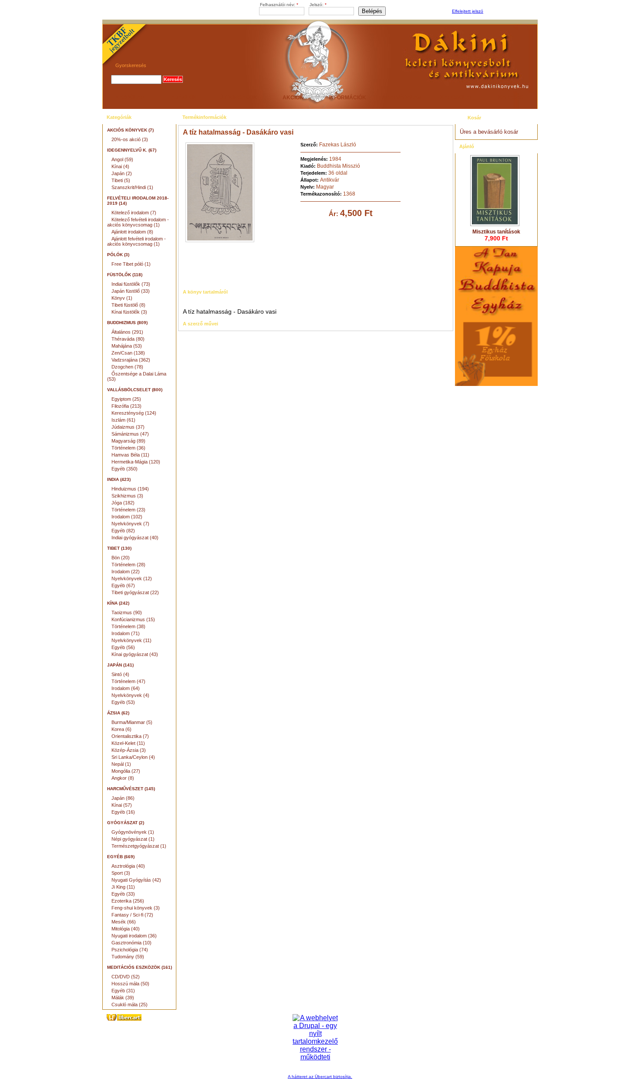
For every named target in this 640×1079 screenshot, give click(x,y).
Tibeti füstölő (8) (128, 305)
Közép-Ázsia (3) (128, 750)
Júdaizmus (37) (128, 427)
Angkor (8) (122, 778)
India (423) (119, 479)
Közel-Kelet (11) (128, 743)
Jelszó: (318, 4)
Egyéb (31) (123, 990)
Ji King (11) (123, 887)
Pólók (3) (118, 254)
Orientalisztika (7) (130, 736)
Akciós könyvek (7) (130, 130)
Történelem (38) (128, 626)
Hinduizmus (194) (130, 488)
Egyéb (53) (123, 702)
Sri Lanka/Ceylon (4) (133, 757)
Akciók (293, 98)
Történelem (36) (128, 447)
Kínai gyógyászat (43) (134, 654)
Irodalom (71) (125, 633)
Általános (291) (127, 332)
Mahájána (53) (126, 345)
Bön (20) (120, 557)
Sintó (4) (120, 674)
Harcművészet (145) (131, 788)
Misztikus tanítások (496, 232)
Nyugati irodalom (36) (134, 935)
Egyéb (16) (123, 812)
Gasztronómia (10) (131, 942)
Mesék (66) (123, 921)
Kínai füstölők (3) (129, 312)
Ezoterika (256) (127, 900)
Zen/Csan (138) (128, 352)
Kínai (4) (120, 166)
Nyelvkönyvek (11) (131, 640)
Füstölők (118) (124, 274)
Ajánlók (184, 98)
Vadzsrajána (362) (130, 359)
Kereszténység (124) (133, 413)
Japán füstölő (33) (130, 291)
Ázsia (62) (118, 712)
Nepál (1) (121, 764)
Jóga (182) (123, 502)
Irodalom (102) (126, 516)
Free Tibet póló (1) (131, 264)
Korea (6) (121, 729)
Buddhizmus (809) (127, 322)
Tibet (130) (119, 548)
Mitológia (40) (125, 928)
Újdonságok (238, 98)
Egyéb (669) (121, 856)
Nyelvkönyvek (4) (130, 695)
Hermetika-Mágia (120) (135, 461)
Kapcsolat (456, 98)
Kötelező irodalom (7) (133, 212)
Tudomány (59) (127, 956)
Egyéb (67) (123, 585)
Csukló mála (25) (129, 1004)
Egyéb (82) (123, 530)
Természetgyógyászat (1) (138, 846)
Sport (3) (120, 873)
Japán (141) (120, 665)
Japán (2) (121, 173)
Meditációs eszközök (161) (139, 967)
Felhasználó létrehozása (509, 11)
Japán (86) (123, 798)
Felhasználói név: (279, 4)
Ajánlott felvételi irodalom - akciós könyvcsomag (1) (136, 241)
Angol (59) (122, 159)
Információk (347, 98)
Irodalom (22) (125, 571)
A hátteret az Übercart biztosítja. (320, 1076)
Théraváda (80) (128, 339)
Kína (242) (118, 603)
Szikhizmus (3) (127, 495)
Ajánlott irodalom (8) (132, 231)
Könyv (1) (121, 298)
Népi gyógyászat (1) (133, 839)
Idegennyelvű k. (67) (131, 150)
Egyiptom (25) (126, 399)
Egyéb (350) (124, 468)
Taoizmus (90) (126, 612)
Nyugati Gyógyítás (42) (136, 880)
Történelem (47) (128, 681)
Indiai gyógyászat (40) (134, 537)
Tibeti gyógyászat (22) (135, 592)
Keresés (510, 98)
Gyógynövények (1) (132, 832)
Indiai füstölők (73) (130, 284)
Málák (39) (122, 997)
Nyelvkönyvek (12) (131, 578)
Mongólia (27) (125, 771)
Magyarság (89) (128, 440)
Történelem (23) (128, 509)
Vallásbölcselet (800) (134, 389)
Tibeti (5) (120, 180)
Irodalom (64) (125, 688)
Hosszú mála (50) (130, 983)
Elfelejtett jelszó (467, 11)
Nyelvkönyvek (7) (130, 523)
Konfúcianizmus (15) (133, 619)
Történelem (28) (128, 564)
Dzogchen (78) (127, 366)
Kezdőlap (129, 98)
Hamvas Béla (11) (130, 454)
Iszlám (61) (123, 420)
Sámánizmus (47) (130, 433)
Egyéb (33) (123, 893)
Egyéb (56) (123, 647)
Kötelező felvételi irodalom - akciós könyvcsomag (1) (138, 222)
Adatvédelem (401, 98)
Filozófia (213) (126, 406)
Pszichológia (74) (129, 949)
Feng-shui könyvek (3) (135, 907)
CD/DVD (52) (125, 976)
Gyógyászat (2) (125, 822)
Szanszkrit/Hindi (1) (132, 187)
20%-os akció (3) (129, 139)
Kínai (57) (121, 805)
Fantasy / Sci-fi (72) (132, 914)
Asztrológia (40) (128, 866)
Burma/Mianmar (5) (131, 722)
